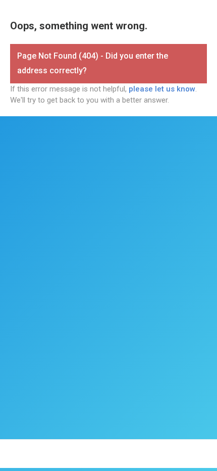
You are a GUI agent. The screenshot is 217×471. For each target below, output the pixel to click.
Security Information (110, 458)
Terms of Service (135, 449)
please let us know (162, 88)
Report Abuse (162, 458)
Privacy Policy (183, 449)
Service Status (56, 458)
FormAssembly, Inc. (79, 449)
